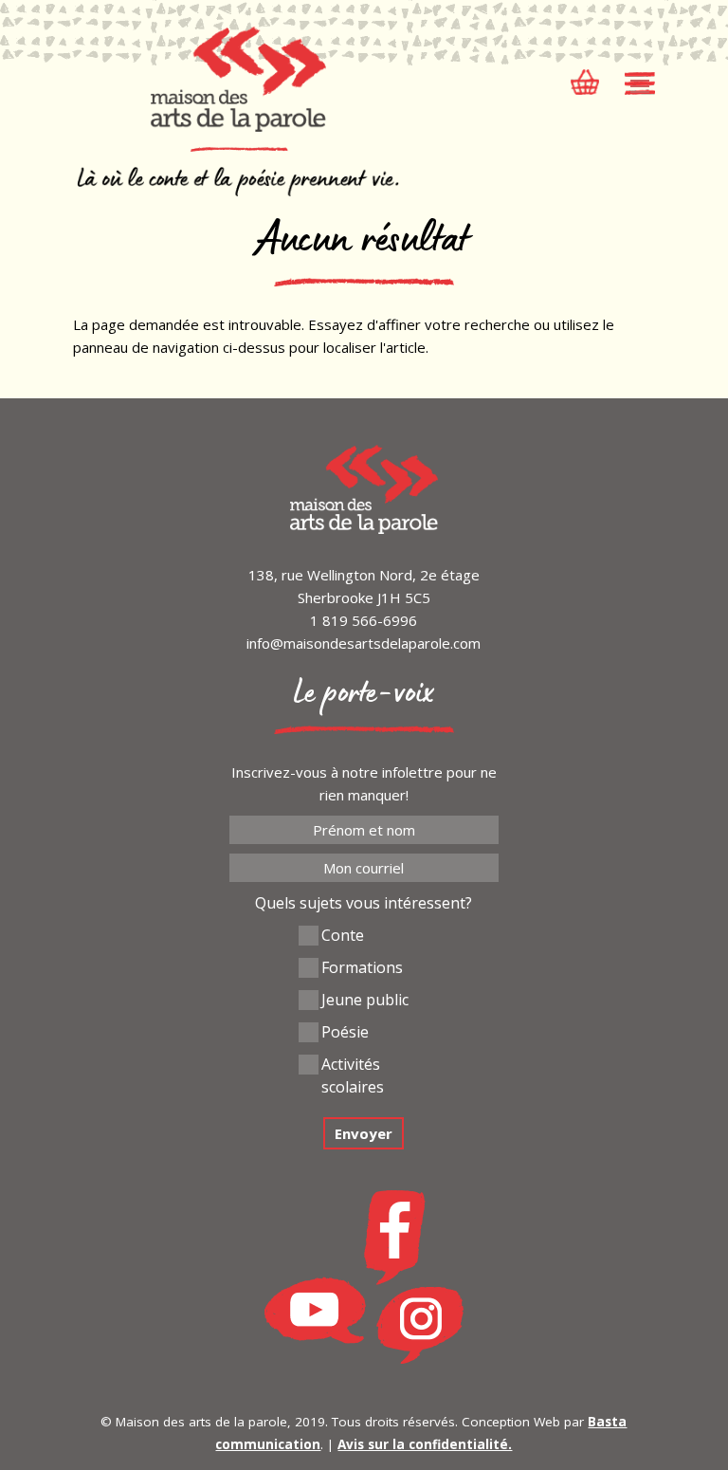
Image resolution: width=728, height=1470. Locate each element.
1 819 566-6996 (363, 620)
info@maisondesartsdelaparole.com (363, 643)
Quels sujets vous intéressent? (363, 902)
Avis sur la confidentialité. (424, 1444)
